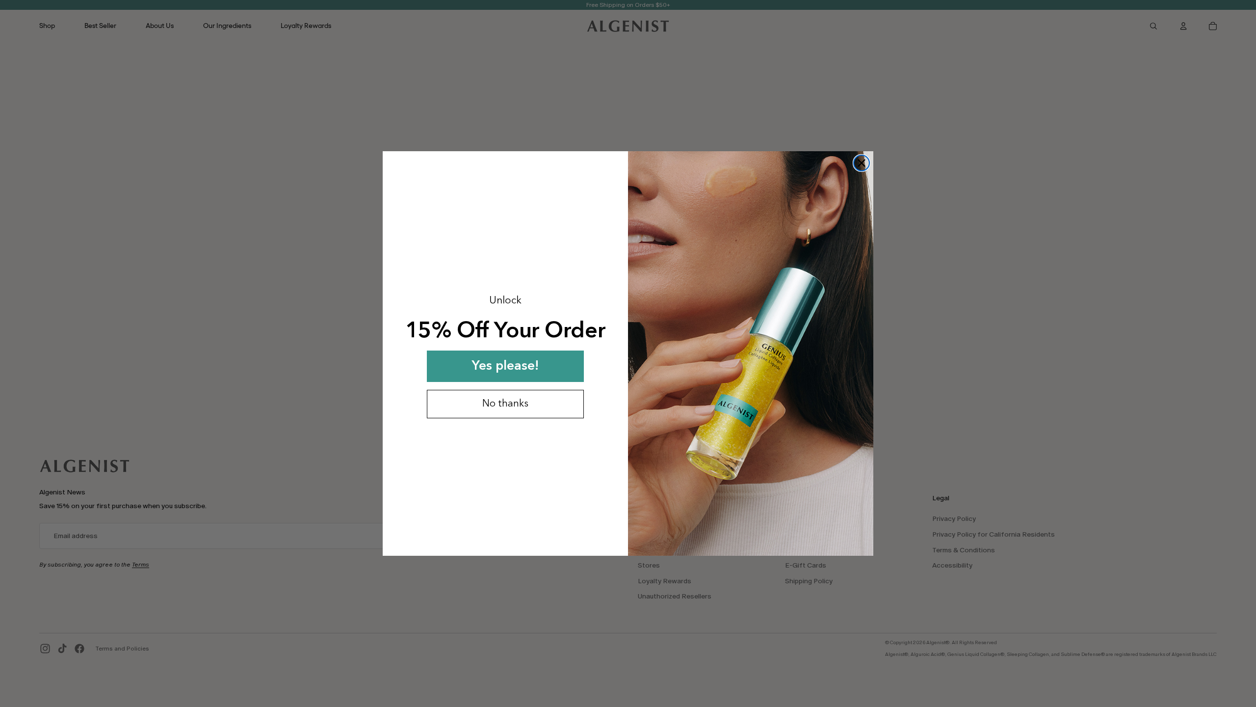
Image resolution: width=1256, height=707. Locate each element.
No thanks (505, 404)
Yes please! (505, 366)
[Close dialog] (861, 163)
